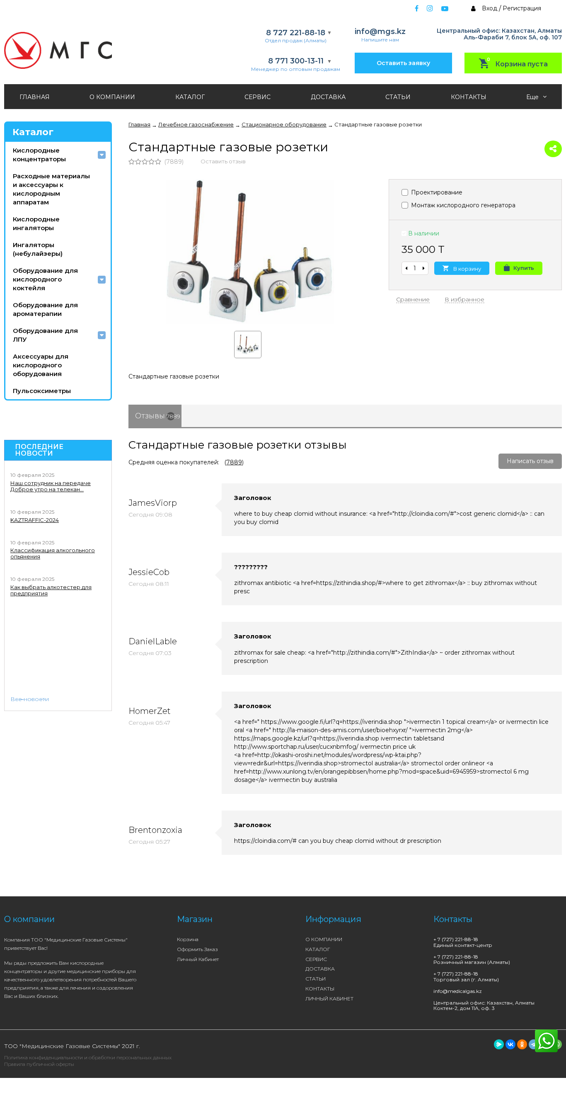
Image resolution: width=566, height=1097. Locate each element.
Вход (489, 8)
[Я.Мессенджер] (499, 1044)
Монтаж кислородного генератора (462, 205)
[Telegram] (534, 1044)
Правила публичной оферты (39, 1064)
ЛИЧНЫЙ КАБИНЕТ (329, 998)
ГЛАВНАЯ (34, 97)
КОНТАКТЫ (468, 97)
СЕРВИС (257, 97)
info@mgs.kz (380, 31)
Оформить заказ (197, 949)
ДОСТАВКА (328, 97)
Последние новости (39, 450)
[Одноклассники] (522, 1044)
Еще (533, 97)
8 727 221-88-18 (295, 33)
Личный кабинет (198, 959)
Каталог (32, 132)
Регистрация (522, 8)
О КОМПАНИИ (112, 97)
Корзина (187, 939)
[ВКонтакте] (510, 1044)
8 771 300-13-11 (296, 61)
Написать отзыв (530, 461)
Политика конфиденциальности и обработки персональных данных (88, 1057)
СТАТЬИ (398, 97)
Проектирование (435, 192)
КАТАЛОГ (190, 97)
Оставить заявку (403, 63)
